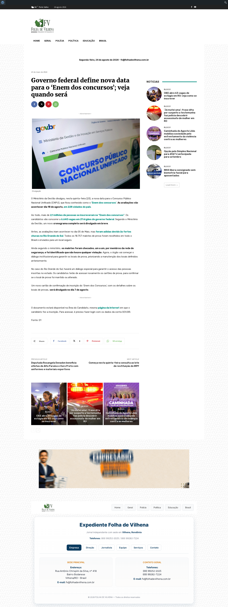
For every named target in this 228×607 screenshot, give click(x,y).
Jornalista (106, 547)
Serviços (138, 547)
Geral (130, 507)
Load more (171, 185)
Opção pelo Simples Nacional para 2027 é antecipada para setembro (180, 154)
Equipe (123, 547)
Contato (154, 547)
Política (157, 507)
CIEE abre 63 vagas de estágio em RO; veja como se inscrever (49, 418)
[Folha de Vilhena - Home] (48, 507)
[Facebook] (191, 7)
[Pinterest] (48, 104)
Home (117, 507)
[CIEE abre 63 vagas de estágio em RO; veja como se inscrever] (49, 404)
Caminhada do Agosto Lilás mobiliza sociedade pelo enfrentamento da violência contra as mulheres (121, 417)
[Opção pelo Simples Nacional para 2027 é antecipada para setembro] (154, 152)
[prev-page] (33, 430)
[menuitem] (2, 2)
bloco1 (48, 412)
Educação (173, 507)
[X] (41, 104)
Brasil (188, 507)
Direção (90, 547)
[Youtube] (195, 7)
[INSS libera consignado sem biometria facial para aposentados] (154, 171)
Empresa (74, 547)
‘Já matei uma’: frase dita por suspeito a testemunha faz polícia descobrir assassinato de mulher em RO (85, 416)
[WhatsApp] (56, 104)
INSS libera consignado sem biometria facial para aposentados (180, 173)
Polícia (143, 507)
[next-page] (38, 430)
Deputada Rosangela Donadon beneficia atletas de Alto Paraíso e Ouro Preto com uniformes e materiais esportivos (54, 366)
